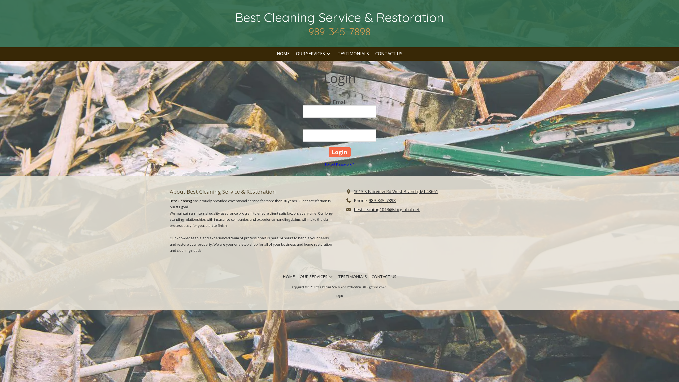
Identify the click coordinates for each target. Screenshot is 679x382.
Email (339, 102)
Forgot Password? (339, 164)
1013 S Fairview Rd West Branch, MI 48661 (396, 191)
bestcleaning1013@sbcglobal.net (387, 209)
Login (339, 296)
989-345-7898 (382, 200)
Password (339, 126)
